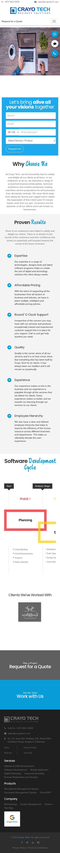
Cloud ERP (45, 792)
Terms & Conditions (38, 847)
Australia (28, 752)
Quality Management (30, 804)
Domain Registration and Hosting (21, 777)
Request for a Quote (12, 21)
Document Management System (20, 792)
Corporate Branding (34, 773)
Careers (48, 804)
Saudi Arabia (30, 747)
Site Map (8, 808)
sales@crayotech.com (19, 733)
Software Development (15, 769)
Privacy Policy (19, 847)
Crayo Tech (24, 837)
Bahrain (8, 752)
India (6, 747)
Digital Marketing (12, 773)
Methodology (10, 804)
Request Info (14, 149)
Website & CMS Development (19, 766)
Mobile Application (39, 769)
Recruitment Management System (21, 789)
